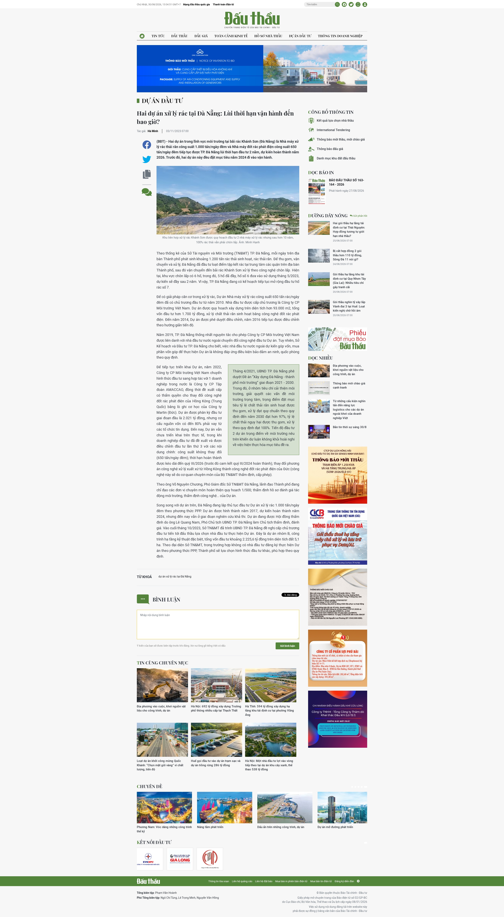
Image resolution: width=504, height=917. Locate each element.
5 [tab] (366, 787)
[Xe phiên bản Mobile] (358, 4)
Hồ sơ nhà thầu (268, 36)
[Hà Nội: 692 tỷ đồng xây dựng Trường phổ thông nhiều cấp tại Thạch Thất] (216, 685)
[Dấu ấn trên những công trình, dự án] (164, 807)
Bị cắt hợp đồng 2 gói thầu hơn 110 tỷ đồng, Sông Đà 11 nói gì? (347, 255)
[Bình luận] (146, 189)
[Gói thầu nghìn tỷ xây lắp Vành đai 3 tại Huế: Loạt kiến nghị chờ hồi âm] (319, 307)
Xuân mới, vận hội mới (272, 827)
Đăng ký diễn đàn (344, 881)
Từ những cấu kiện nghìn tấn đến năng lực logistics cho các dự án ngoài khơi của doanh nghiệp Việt (349, 409)
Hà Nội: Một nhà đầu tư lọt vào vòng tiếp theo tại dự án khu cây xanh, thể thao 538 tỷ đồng (269, 765)
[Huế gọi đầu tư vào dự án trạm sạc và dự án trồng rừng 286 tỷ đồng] (216, 740)
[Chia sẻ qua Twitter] (146, 159)
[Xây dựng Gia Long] (180, 859)
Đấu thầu (179, 36)
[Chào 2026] (345, 807)
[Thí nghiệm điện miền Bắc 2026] (148, 859)
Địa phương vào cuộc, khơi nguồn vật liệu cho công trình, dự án (161, 708)
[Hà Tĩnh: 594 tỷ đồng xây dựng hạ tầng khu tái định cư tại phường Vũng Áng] (270, 685)
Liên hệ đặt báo (263, 881)
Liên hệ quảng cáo (242, 881)
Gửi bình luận (287, 645)
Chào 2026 (325, 827)
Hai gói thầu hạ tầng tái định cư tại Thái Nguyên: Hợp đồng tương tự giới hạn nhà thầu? (349, 229)
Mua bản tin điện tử (321, 881)
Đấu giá (201, 36)
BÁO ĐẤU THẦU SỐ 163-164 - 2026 (346, 182)
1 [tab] (353, 787)
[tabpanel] (164, 810)
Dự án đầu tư (300, 36)
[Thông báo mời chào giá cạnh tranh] (319, 388)
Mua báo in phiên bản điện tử (291, 881)
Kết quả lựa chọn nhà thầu (335, 120)
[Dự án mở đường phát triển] (224, 807)
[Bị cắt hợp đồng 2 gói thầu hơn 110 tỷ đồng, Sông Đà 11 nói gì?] (319, 256)
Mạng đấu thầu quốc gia (196, 4)
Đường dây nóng (327, 215)
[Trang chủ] (142, 36)
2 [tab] (357, 787)
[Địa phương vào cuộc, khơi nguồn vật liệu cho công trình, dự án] (162, 685)
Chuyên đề (149, 786)
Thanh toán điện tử (223, 4)
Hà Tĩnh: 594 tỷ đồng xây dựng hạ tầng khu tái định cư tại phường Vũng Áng (269, 710)
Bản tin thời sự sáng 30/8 (350, 427)
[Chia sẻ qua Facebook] (146, 144)
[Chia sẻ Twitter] (351, 4)
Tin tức (158, 36)
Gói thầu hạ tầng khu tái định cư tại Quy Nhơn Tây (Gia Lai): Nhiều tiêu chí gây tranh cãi (349, 281)
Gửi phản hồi (360, 215)
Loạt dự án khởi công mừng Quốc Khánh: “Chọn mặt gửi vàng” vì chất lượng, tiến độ (160, 765)
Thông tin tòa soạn (218, 881)
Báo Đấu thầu (252, 20)
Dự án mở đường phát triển (215, 827)
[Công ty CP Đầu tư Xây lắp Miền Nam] (209, 859)
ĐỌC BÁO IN (321, 172)
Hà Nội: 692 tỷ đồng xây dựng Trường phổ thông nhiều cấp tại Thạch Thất (216, 708)
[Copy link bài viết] (146, 174)
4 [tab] (363, 787)
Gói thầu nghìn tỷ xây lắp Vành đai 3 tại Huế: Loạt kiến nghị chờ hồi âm (349, 306)
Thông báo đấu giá (330, 149)
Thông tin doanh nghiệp (340, 36)
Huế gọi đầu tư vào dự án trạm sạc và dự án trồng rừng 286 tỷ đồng (215, 763)
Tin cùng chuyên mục (162, 663)
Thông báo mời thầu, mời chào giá (341, 139)
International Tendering (333, 130)
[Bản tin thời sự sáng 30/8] (319, 432)
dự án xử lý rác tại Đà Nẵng (174, 576)
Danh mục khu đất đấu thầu (336, 158)
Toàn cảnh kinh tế (231, 36)
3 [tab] (360, 787)
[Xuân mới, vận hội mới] (284, 807)
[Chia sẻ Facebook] (344, 4)
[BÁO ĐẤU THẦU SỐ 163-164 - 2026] (317, 191)
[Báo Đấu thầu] (148, 881)
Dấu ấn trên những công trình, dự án (160, 827)
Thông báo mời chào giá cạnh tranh (349, 385)
